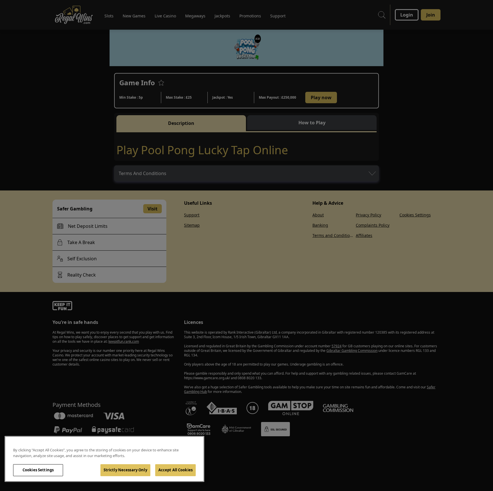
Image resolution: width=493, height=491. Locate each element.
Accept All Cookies (175, 469)
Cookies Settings (38, 469)
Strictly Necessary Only (125, 469)
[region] (104, 459)
